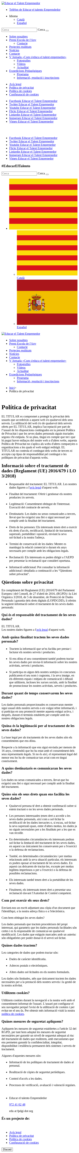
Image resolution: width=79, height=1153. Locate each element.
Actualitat (23, 67)
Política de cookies (20, 91)
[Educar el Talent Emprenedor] (21, 333)
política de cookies (13, 1014)
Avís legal (15, 84)
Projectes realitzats (20, 46)
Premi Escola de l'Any (22, 40)
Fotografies (23, 60)
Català (21, 19)
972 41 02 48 (17, 1104)
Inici (12, 387)
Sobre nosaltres (18, 36)
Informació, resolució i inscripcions (38, 77)
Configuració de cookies (24, 94)
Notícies (14, 50)
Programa (23, 74)
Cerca (41, 29)
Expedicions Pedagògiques (25, 70)
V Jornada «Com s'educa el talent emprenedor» (37, 57)
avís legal (35, 487)
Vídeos (21, 64)
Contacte (22, 43)
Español (22, 23)
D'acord (7, 1149)
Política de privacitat (21, 87)
